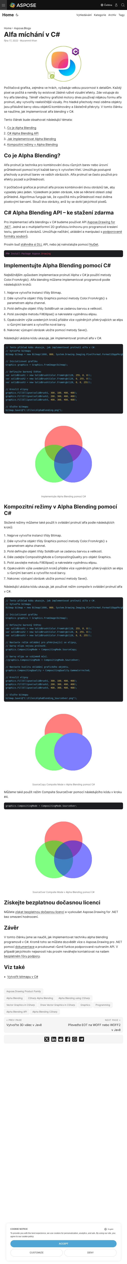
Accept (63, 1243)
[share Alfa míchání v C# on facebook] (67, 1040)
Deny (90, 1252)
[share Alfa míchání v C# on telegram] (81, 1040)
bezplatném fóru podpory (22, 956)
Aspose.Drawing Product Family (23, 991)
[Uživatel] (116, 5)
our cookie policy (25, 1236)
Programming (103, 1004)
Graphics (85, 1004)
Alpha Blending (14, 998)
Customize (36, 1252)
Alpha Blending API (16, 1011)
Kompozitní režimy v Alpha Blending (32, 144)
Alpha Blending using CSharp (74, 998)
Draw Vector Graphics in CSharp (57, 1004)
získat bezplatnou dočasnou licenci (39, 912)
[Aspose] (23, 5)
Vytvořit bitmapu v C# (22, 976)
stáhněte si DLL (31, 244)
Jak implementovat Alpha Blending (31, 139)
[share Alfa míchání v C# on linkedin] (53, 1040)
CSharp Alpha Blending (40, 998)
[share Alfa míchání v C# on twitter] (46, 1040)
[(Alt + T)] (17, 15)
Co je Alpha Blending (21, 128)
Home (8, 14)
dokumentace (24, 946)
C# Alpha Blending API (23, 133)
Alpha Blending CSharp (44, 1011)
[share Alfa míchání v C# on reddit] (60, 1040)
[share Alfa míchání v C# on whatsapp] (74, 1040)
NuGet (93, 244)
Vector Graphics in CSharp (20, 1004)
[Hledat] (123, 5)
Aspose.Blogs (22, 28)
